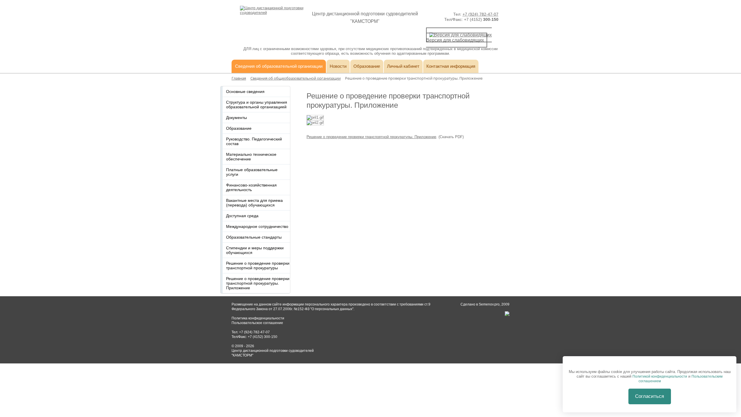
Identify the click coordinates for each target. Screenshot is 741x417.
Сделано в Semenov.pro (480, 304)
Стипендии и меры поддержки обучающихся (255, 250)
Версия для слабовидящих (455, 40)
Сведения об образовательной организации (278, 66)
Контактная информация (450, 66)
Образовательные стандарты (254, 237)
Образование (366, 66)
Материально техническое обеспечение (251, 156)
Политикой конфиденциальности (659, 376)
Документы (236, 117)
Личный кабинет (403, 66)
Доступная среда (242, 215)
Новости (338, 66)
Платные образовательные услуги (252, 172)
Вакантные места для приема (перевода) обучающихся (254, 202)
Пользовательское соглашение (257, 323)
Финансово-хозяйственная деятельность (251, 187)
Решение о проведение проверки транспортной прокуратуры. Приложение (371, 137)
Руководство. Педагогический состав (254, 141)
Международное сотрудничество (257, 226)
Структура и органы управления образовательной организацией (256, 104)
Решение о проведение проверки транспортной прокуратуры (257, 265)
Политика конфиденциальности (258, 318)
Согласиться (649, 396)
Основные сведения (245, 91)
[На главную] (272, 12)
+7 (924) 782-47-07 (480, 14)
